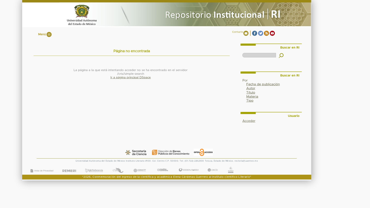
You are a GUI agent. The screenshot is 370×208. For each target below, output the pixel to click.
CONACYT (140, 166)
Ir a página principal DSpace (130, 77)
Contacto (237, 32)
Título (250, 92)
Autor (250, 88)
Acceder (248, 120)
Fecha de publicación (263, 84)
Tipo (249, 100)
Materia (252, 96)
